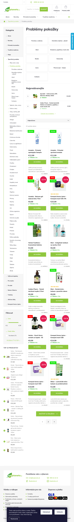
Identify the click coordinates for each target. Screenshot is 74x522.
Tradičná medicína (13, 50)
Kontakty (6, 2)
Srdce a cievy (13, 108)
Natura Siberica (12, 290)
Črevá (11, 150)
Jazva (13, 93)
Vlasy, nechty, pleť (15, 112)
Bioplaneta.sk (33, 481)
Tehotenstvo (13, 248)
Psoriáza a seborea (17, 69)
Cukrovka (12, 140)
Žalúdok (12, 264)
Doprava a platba (10, 494)
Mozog (12, 198)
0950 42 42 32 (54, 478)
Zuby (11, 261)
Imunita (12, 176)
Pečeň (11, 227)
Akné (13, 77)
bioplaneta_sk (54, 481)
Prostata (12, 234)
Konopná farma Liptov (14, 304)
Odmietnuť (46, 512)
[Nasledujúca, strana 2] (48, 421)
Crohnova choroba (15, 137)
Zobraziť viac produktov (47, 113)
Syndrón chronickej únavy (15, 241)
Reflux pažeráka (14, 237)
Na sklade (12, 335)
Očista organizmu (15, 211)
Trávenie (12, 251)
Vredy (11, 255)
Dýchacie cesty (14, 157)
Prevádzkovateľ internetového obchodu (13, 503)
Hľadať (44, 9)
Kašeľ (11, 179)
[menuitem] (7, 17)
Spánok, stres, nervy (15, 105)
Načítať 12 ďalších (47, 414)
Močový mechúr (14, 195)
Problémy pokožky (15, 66)
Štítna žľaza (13, 245)
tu (31, 515)
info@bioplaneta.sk (34, 478)
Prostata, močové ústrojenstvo (15, 115)
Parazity (12, 224)
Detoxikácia (13, 153)
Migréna (12, 192)
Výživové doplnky (13, 276)
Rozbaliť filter (13, 340)
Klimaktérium (13, 185)
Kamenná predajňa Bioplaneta (36, 499)
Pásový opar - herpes (15, 97)
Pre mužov (11, 281)
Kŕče (11, 189)
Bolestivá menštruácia (16, 131)
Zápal (11, 258)
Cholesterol (13, 166)
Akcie (9, 36)
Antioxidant (13, 123)
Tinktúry (10, 295)
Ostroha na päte (14, 218)
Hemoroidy (15, 90)
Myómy (12, 202)
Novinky (10, 40)
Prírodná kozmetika (13, 45)
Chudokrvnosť (14, 173)
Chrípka (12, 169)
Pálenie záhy (13, 221)
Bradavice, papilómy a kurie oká (16, 82)
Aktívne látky (11, 299)
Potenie (12, 231)
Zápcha (12, 267)
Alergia (12, 120)
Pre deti (10, 285)
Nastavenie (14, 519)
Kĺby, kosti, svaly (14, 63)
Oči (11, 208)
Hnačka (12, 163)
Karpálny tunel (14, 182)
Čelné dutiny (13, 147)
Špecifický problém (13, 59)
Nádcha (12, 205)
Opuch (12, 214)
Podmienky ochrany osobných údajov (13, 499)
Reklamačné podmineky (12, 507)
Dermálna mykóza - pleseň (17, 73)
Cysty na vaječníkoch (15, 144)
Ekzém (13, 87)
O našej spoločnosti (33, 496)
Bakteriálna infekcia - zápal (15, 127)
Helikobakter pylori (15, 160)
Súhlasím (60, 512)
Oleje (9, 55)
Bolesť (11, 134)
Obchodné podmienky (11, 496)
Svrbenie (14, 101)
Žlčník (11, 271)
